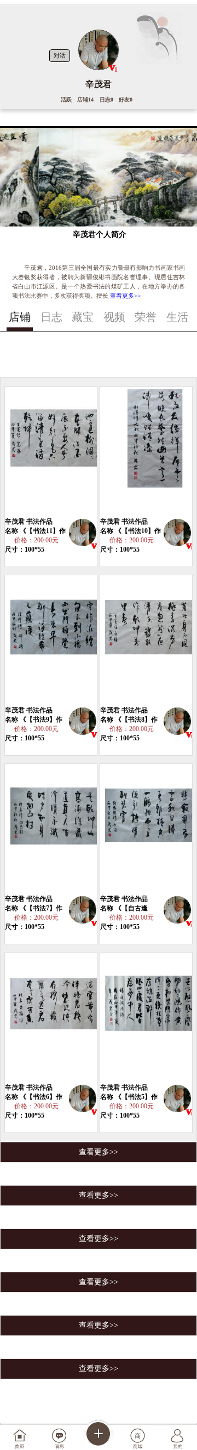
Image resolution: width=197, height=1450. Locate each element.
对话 (60, 55)
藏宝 (83, 317)
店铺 (20, 317)
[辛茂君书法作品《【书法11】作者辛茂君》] (57, 452)
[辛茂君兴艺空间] (82, 534)
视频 (114, 317)
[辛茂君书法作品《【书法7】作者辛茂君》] (57, 829)
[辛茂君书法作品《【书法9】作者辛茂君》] (57, 640)
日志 (51, 317)
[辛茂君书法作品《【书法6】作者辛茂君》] (57, 1018)
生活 (177, 317)
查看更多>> (125, 295)
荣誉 (146, 317)
